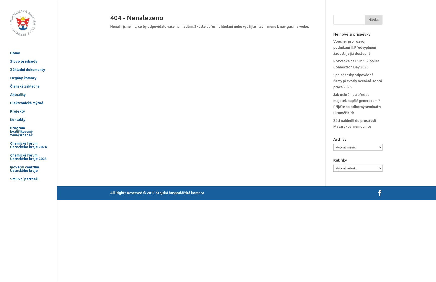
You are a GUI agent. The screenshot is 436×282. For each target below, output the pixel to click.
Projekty (17, 111)
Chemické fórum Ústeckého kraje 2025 (28, 157)
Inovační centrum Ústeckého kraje (24, 169)
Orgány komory (23, 78)
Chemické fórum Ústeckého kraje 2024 (28, 145)
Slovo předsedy (23, 61)
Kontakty (17, 120)
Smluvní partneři (24, 179)
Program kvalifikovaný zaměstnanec (21, 131)
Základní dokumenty (27, 70)
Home (15, 53)
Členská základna (25, 86)
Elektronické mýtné (26, 103)
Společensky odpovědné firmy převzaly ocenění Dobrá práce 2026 (357, 81)
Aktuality (18, 95)
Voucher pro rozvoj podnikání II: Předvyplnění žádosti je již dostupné (354, 47)
